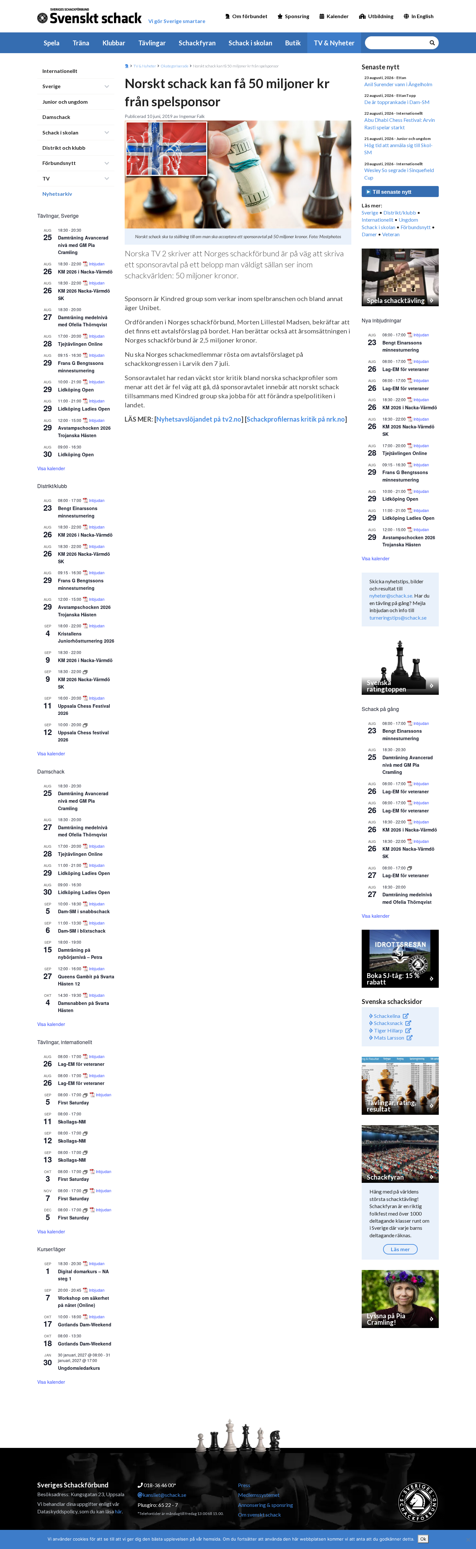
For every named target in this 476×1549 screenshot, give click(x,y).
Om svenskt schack (259, 1514)
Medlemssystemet (258, 1495)
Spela (52, 43)
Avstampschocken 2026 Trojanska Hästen (408, 541)
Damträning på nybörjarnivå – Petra (80, 954)
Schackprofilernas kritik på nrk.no (296, 419)
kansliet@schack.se (164, 1495)
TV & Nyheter (334, 43)
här (118, 1511)
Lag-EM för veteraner (81, 1064)
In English (423, 16)
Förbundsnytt (59, 163)
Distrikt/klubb (399, 212)
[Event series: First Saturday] (85, 1094)
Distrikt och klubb (63, 148)
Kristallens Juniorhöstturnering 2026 (86, 637)
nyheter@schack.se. (391, 595)
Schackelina (386, 1016)
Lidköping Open (76, 389)
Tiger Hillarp (388, 1030)
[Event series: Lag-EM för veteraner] (409, 867)
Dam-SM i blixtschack (82, 930)
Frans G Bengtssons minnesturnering (405, 476)
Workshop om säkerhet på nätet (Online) (83, 1302)
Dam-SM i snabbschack (84, 911)
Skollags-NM (72, 1121)
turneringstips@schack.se (397, 617)
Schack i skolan (250, 43)
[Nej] (468, 1539)
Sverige (51, 86)
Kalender (338, 16)
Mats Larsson (388, 1037)
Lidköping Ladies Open (84, 408)
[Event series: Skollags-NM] (85, 1133)
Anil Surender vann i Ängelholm (398, 84)
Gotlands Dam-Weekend (84, 1324)
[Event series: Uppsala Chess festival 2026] (85, 724)
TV (46, 178)
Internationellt (59, 71)
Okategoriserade (174, 66)
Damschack (56, 117)
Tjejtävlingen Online (80, 344)
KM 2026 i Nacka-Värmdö (85, 271)
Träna (81, 43)
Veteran (391, 234)
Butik (293, 43)
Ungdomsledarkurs (79, 1368)
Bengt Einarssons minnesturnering (402, 346)
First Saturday (73, 1102)
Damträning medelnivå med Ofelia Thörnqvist (83, 321)
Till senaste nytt (391, 192)
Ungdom (408, 219)
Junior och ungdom (65, 102)
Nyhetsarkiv (57, 194)
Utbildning (380, 16)
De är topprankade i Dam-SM (397, 102)
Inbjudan (97, 263)
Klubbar (113, 43)
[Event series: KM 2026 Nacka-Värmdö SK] (85, 671)
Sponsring (297, 16)
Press (244, 1485)
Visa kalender (51, 468)
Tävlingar (152, 43)
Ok (423, 1539)
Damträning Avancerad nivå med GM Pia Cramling (83, 244)
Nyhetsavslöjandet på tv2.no (198, 419)
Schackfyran (197, 43)
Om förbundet (249, 16)
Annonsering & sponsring (265, 1505)
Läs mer (400, 1249)
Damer (369, 234)
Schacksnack (388, 1023)
